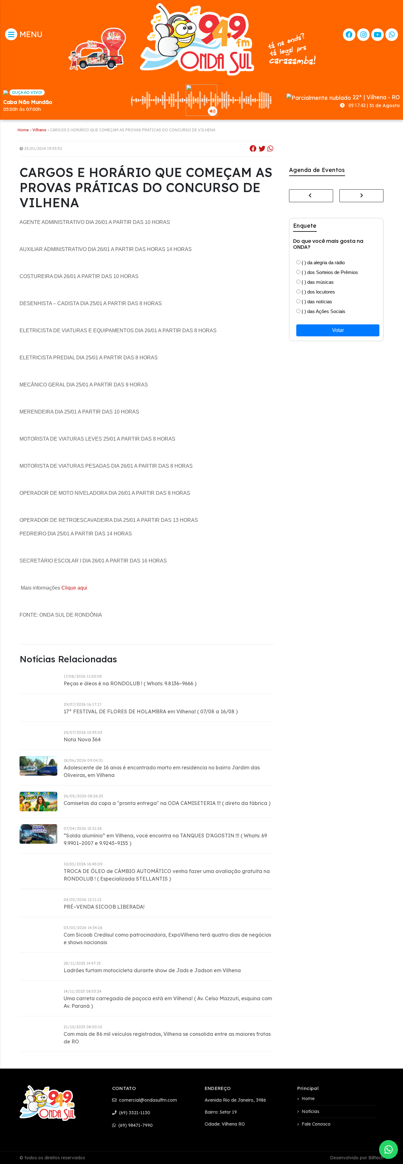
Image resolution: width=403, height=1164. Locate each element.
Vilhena (39, 130)
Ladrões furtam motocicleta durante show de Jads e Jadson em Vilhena (152, 970)
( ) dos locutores (317, 291)
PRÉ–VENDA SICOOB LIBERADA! (104, 907)
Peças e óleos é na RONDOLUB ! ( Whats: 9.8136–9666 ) (130, 683)
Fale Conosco (316, 1124)
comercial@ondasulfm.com (147, 1100)
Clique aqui (74, 588)
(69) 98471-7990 (135, 1125)
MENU (30, 34)
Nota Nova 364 (82, 739)
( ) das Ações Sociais (322, 311)
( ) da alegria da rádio (322, 262)
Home (23, 130)
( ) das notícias (316, 301)
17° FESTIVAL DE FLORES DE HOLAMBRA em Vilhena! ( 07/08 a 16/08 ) (151, 711)
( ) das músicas (317, 282)
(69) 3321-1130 (134, 1113)
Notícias (310, 1111)
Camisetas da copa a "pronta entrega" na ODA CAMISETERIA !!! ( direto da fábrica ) (167, 803)
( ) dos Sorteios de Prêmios (329, 272)
